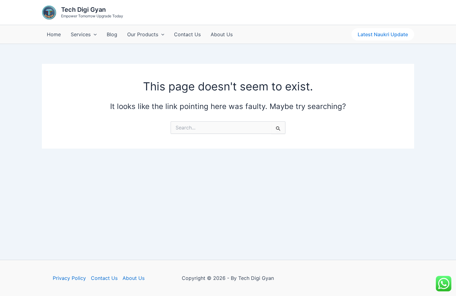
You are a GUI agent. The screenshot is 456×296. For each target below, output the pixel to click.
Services (81, 34)
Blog (112, 34)
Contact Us (187, 34)
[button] (94, 34)
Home (54, 34)
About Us (222, 34)
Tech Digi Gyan (83, 9)
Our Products (142, 34)
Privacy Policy (69, 278)
